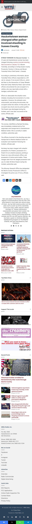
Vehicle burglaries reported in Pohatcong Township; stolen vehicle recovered (20, 389)
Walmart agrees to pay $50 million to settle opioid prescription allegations (19, 397)
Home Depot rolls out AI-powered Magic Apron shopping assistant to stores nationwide (20, 414)
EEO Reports (5, 488)
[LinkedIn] (10, 180)
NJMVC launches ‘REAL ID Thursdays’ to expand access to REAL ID (23, 268)
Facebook (4, 452)
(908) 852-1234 (19, 443)
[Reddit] (13, 180)
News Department (20, 30)
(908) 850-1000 (11, 439)
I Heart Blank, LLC (19, 512)
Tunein (3, 460)
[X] (7, 180)
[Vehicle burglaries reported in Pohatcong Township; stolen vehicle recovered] (5, 390)
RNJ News (11, 30)
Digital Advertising (7, 479)
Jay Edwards (6, 50)
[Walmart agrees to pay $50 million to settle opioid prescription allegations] (5, 398)
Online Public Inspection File (10, 493)
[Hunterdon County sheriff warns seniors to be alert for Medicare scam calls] (8, 260)
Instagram (4, 457)
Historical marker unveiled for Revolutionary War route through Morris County (13, 380)
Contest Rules (5, 495)
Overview (4, 474)
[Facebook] (4, 180)
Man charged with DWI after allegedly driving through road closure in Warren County (20, 405)
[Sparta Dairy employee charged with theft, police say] (8, 238)
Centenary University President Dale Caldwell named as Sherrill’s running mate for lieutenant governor (23, 248)
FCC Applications (6, 490)
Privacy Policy (5, 501)
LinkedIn (4, 465)
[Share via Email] (17, 180)
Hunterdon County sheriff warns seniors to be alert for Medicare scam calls (7, 268)
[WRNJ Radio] (10, 7)
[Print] (20, 180)
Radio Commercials (7, 476)
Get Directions (5, 436)
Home (4, 30)
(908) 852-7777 (14, 441)
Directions (4, 498)
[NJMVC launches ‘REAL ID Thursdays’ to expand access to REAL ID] (24, 260)
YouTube (4, 462)
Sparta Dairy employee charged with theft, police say (8, 245)
